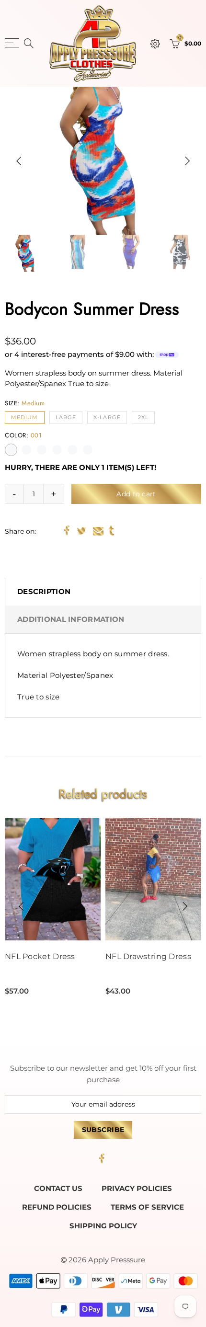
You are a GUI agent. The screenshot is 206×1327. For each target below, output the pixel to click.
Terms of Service (147, 1207)
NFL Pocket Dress (40, 956)
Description (43, 591)
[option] (103, 161)
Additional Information (70, 619)
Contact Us (58, 1188)
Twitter (81, 531)
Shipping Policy (103, 1226)
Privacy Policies (137, 1188)
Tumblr (111, 531)
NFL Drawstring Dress (148, 956)
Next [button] (187, 161)
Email (98, 531)
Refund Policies (57, 1207)
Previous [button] (19, 161)
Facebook (67, 531)
